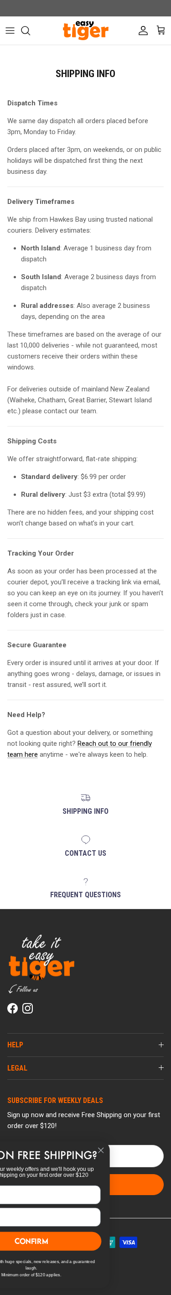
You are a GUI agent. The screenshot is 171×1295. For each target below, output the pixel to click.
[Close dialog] (144, 1150)
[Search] (30, 31)
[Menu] (10, 31)
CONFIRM (74, 1241)
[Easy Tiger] (86, 30)
